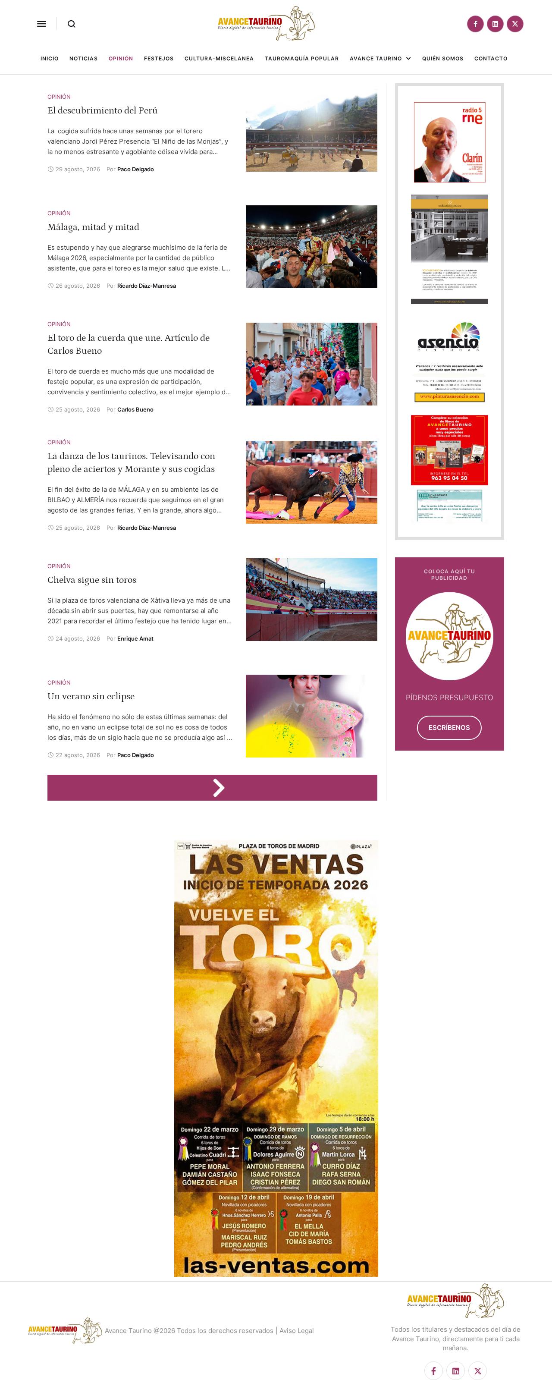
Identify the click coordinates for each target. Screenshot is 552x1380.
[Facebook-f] (475, 24)
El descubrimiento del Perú (102, 110)
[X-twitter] (515, 24)
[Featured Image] (311, 130)
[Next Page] (223, 788)
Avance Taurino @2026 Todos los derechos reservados (189, 1331)
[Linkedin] (495, 24)
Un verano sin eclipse (91, 696)
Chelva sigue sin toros (91, 580)
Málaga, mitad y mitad (93, 227)
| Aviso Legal (295, 1331)
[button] (41, 23)
